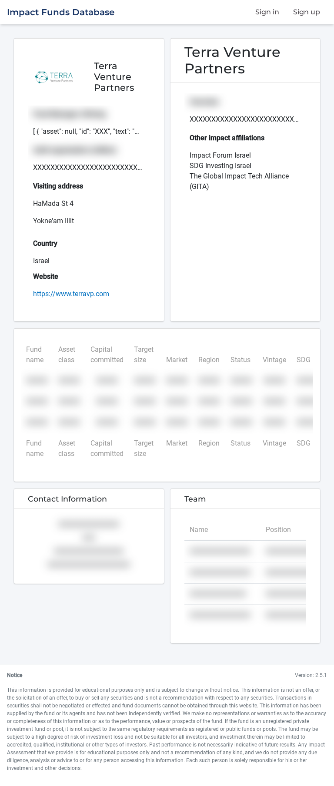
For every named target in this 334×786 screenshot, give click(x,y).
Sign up (306, 12)
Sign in (267, 12)
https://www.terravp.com (71, 294)
